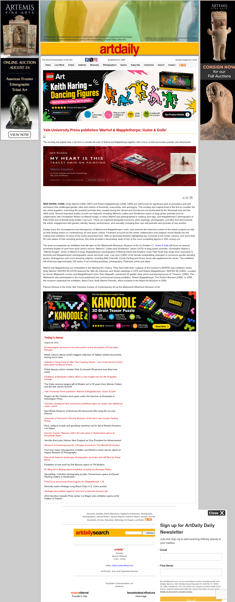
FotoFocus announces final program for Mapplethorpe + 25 (74, 481)
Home (48, 65)
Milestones (115, 514)
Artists (71, 65)
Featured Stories (132, 517)
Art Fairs (152, 517)
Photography (146, 514)
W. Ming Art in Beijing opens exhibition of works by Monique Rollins (78, 469)
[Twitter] (91, 61)
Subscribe (135, 65)
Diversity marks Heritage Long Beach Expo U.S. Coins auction (75, 486)
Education (109, 520)
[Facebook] (87, 61)
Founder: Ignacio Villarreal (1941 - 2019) (119, 556)
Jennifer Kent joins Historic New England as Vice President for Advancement (82, 440)
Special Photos (103, 517)
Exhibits (99, 514)
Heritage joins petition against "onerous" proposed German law (76, 491)
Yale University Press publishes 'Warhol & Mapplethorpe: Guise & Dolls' (80, 391)
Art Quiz (100, 520)
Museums (94, 65)
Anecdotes (91, 520)
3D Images (129, 520)
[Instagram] (96, 61)
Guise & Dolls (162, 245)
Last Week (59, 65)
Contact (171, 65)
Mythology (119, 520)
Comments (149, 65)
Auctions (144, 517)
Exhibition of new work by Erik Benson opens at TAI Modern (74, 464)
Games (123, 65)
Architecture (135, 514)
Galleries (82, 65)
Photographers (110, 65)
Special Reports (118, 517)
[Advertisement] (159, 358)
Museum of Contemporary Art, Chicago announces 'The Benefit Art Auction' (82, 445)
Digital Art (125, 514)
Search (161, 65)
